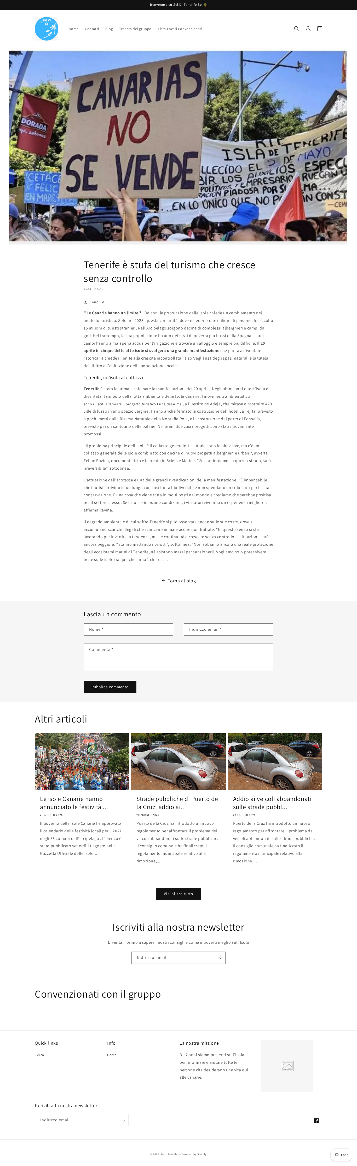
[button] (296, 29)
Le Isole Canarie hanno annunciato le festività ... (74, 803)
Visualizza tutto (178, 893)
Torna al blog (182, 581)
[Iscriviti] (219, 958)
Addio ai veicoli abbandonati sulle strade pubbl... (272, 803)
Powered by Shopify (194, 1154)
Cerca (39, 1055)
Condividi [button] (97, 302)
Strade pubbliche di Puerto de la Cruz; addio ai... (177, 803)
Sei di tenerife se (171, 1154)
